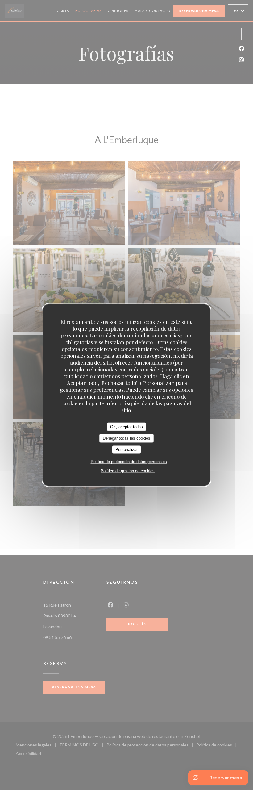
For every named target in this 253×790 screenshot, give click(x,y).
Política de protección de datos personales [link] (129, 461)
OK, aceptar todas (126, 426)
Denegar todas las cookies (126, 438)
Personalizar (126, 449)
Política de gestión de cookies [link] (128, 471)
